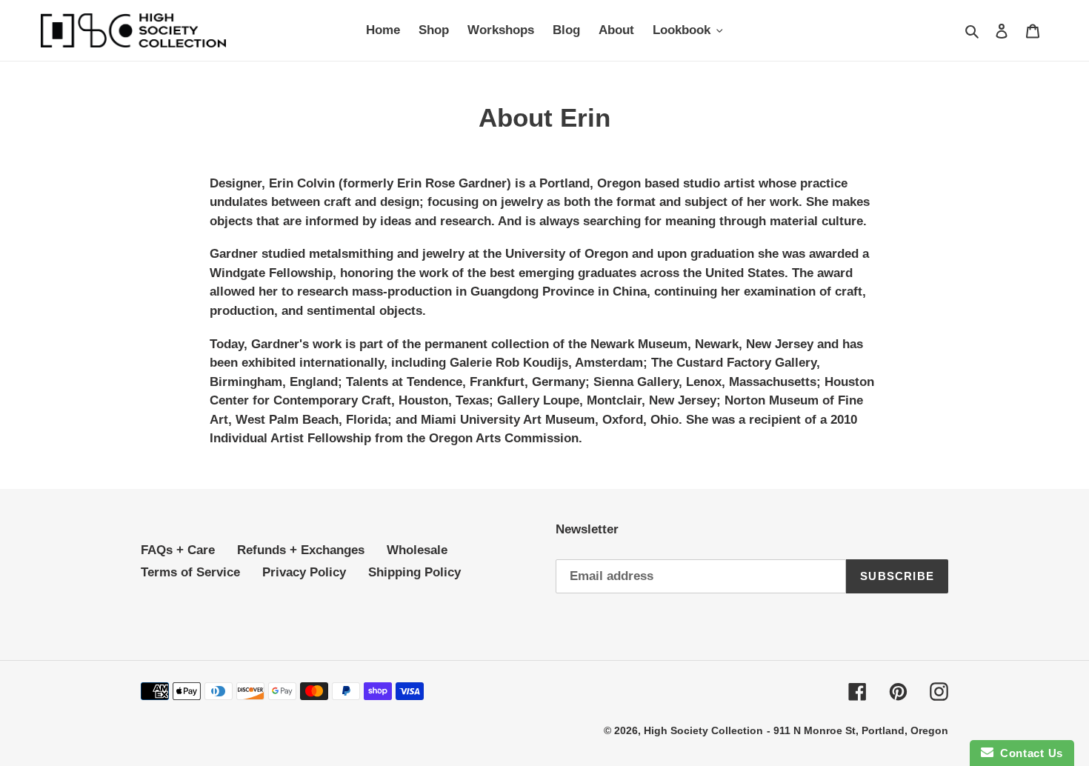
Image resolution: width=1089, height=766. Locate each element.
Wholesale (417, 550)
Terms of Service (190, 572)
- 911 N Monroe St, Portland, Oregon (857, 730)
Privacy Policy (304, 572)
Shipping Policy (414, 572)
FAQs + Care (178, 550)
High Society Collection (703, 730)
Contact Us (1028, 753)
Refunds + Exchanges (300, 550)
